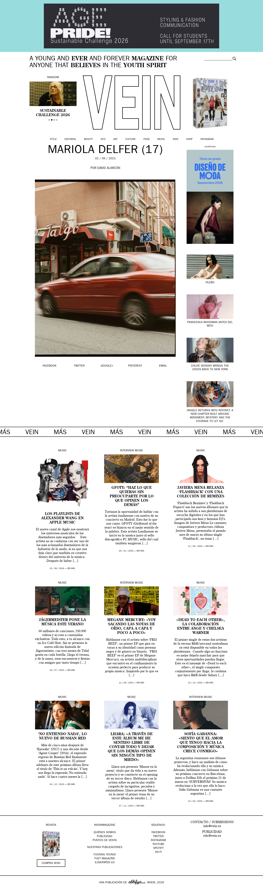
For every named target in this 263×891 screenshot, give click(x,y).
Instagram (206, 139)
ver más (71, 569)
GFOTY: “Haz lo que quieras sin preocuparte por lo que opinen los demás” (132, 496)
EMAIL (163, 366)
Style (53, 139)
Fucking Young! (105, 854)
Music (161, 139)
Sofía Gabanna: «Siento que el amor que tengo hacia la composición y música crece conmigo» (200, 742)
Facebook (158, 832)
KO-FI (158, 852)
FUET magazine (104, 858)
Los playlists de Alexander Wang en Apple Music (62, 518)
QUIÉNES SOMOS (105, 832)
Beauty (88, 139)
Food (146, 139)
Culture (130, 139)
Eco (103, 139)
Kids (175, 139)
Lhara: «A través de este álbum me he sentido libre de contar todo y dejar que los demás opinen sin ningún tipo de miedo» (131, 747)
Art (115, 139)
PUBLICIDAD (104, 836)
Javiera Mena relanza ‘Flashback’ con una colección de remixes (200, 492)
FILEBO (210, 282)
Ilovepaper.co (105, 862)
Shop (189, 139)
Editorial (70, 139)
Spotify (158, 848)
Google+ (6, 888)
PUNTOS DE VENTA (105, 840)
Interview (127, 450)
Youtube (158, 844)
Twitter (158, 836)
